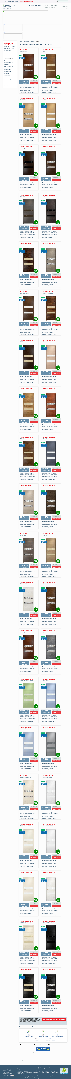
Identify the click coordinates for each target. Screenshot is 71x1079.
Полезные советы (8, 82)
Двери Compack (7, 71)
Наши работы (11, 1)
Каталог (5, 1)
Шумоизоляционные (8, 62)
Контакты (17, 1)
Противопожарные (8, 60)
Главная (20, 41)
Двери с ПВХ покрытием (9, 46)
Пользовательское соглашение (9, 1077)
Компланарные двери (9, 77)
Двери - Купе (6, 73)
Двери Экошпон (7, 50)
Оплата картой (6, 1075)
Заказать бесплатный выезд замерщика (54, 1019)
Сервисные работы (8, 80)
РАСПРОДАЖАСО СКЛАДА (8, 43)
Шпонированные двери (9, 48)
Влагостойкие (7, 64)
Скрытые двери (7, 75)
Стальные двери (8, 58)
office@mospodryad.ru (36, 5)
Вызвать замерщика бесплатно (27, 1)
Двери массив (7, 52)
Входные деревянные (9, 66)
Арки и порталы (7, 54)
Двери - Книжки (7, 69)
